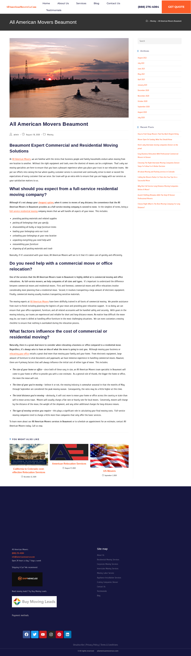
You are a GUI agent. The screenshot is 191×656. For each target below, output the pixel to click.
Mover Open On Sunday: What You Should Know (155, 139)
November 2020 (143, 96)
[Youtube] (43, 634)
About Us (63, 3)
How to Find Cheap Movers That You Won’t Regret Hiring (158, 134)
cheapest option (46, 202)
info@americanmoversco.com (23, 557)
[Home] (147, 21)
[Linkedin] (67, 634)
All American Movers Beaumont (169, 21)
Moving (50, 134)
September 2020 (144, 106)
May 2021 (141, 74)
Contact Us (113, 3)
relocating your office (19, 353)
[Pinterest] (59, 634)
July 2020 (141, 117)
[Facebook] (26, 634)
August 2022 (142, 58)
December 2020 (143, 90)
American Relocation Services (69, 463)
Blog (96, 3)
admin (16, 134)
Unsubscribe (78, 644)
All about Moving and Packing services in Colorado (156, 172)
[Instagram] (51, 634)
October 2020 (142, 101)
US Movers (109, 471)
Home (46, 3)
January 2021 (142, 85)
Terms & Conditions (109, 644)
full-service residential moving (23, 211)
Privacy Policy (92, 644)
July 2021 (141, 63)
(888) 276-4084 (18, 553)
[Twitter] (34, 634)
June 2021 (141, 69)
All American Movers (21, 159)
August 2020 (142, 112)
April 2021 (141, 79)
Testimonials (53, 10)
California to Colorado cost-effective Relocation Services (28, 470)
